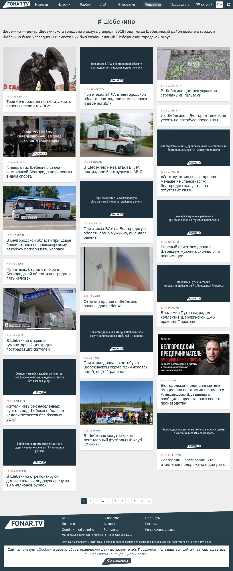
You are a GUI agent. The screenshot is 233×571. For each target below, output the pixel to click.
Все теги (68, 524)
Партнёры (153, 518)
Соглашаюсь (118, 560)
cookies (95, 541)
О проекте (111, 518)
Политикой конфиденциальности (117, 554)
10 (142, 501)
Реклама (151, 524)
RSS (65, 518)
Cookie (44, 549)
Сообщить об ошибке (78, 529)
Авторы (109, 524)
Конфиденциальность (161, 529)
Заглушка (111, 529)
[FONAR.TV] (16, 4)
